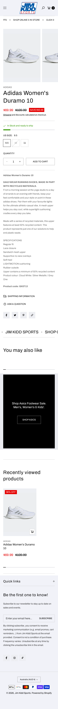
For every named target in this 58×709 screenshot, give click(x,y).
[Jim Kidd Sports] (28, 8)
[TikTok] (22, 657)
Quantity (9, 153)
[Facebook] (6, 658)
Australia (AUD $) (27, 679)
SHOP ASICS (29, 420)
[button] (43, 8)
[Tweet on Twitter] (15, 315)
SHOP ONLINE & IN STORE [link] (23, 20)
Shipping (7, 115)
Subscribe (45, 618)
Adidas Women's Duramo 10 (19, 546)
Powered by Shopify (42, 693)
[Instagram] (14, 658)
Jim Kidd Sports (23, 693)
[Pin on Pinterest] (23, 315)
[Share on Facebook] (6, 315)
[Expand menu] (4, 8)
